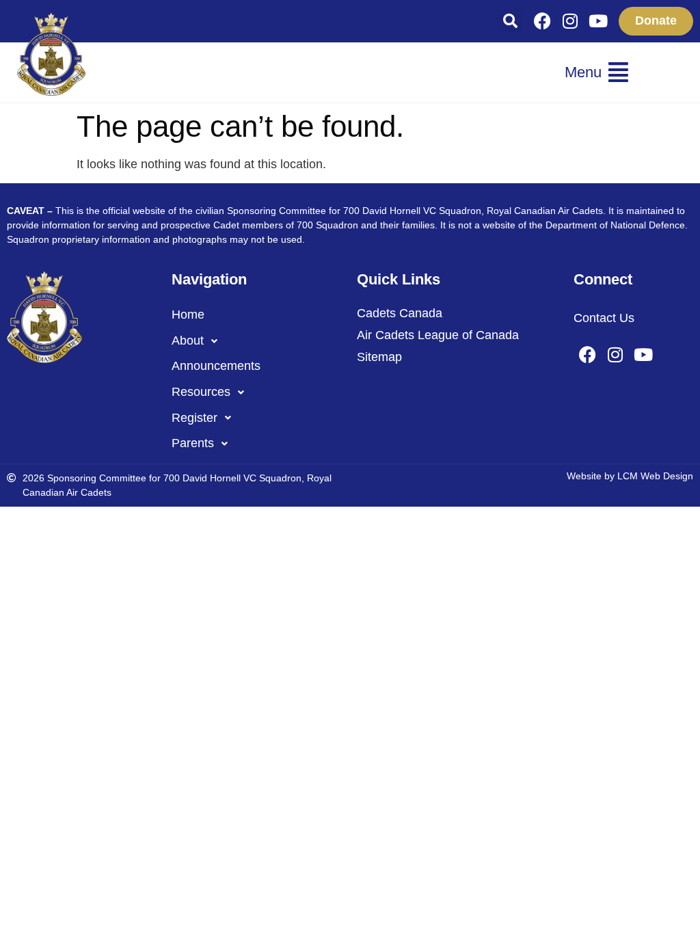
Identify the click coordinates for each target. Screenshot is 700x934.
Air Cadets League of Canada (438, 335)
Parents (193, 443)
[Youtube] (598, 21)
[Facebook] (542, 21)
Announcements (216, 366)
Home (188, 314)
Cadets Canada (399, 313)
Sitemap (379, 357)
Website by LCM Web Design (630, 475)
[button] (510, 21)
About (188, 340)
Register (194, 418)
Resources (201, 392)
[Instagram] (570, 21)
